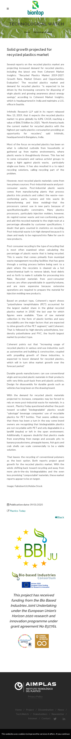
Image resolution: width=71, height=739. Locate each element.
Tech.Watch (22, 714)
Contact (46, 718)
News (61, 709)
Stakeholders (40, 714)
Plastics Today (18, 510)
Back (60, 517)
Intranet (32, 718)
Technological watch (42, 32)
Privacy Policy (35, 696)
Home (27, 32)
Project (30, 709)
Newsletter (58, 714)
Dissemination (46, 709)
